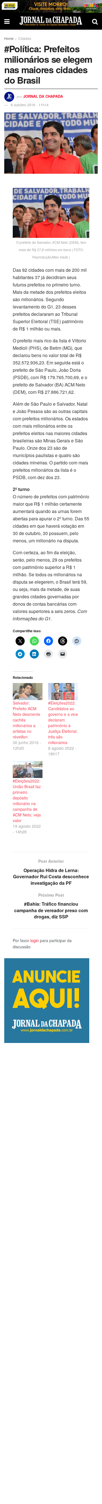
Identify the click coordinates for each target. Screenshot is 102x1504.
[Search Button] (95, 21)
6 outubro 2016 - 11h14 (29, 104)
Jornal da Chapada (43, 96)
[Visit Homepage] (50, 21)
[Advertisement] (51, 1273)
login (34, 940)
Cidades (24, 38)
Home (9, 38)
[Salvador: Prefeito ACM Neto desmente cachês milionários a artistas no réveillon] (27, 691)
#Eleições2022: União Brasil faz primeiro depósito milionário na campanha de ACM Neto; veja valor (27, 800)
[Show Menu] (7, 21)
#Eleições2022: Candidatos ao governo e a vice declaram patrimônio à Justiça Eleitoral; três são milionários (63, 722)
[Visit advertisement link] (51, 6)
